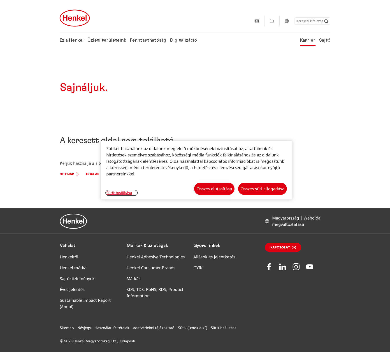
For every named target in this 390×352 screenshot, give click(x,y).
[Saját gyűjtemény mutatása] (271, 21)
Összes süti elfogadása (262, 188)
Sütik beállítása (224, 327)
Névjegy (84, 327)
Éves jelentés (72, 289)
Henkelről (69, 257)
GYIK (197, 267)
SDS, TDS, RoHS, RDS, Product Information (155, 292)
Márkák (134, 278)
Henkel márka (73, 267)
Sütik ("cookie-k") (192, 327)
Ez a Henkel (72, 40)
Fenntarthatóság (148, 40)
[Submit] (326, 21)
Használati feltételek (112, 327)
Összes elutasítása (214, 188)
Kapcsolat (280, 247)
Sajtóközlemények (77, 278)
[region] (196, 170)
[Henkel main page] (75, 18)
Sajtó (324, 40)
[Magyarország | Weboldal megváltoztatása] (286, 21)
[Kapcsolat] (256, 21)
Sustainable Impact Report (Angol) (85, 303)
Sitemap (67, 174)
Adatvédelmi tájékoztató (153, 327)
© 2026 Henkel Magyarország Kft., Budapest (97, 341)
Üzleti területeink (106, 40)
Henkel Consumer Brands (151, 267)
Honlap (92, 174)
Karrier (308, 40)
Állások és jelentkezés (214, 257)
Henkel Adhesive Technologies (156, 257)
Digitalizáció (183, 40)
